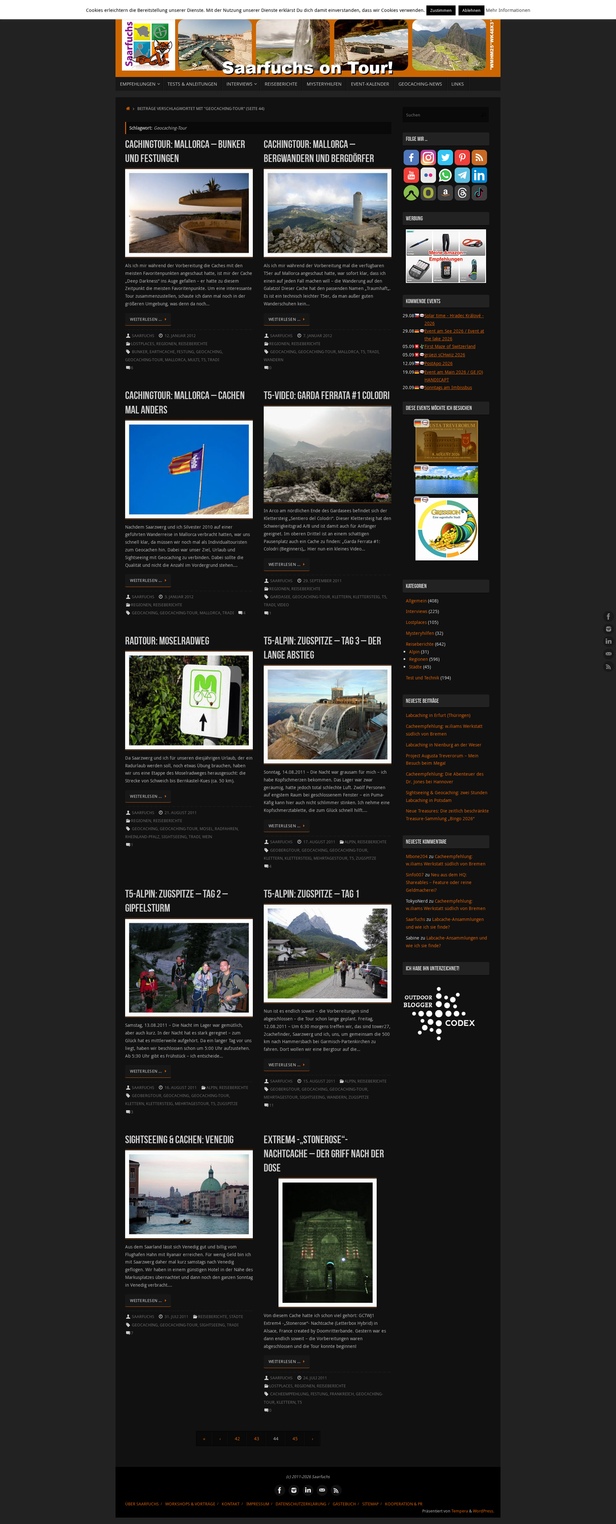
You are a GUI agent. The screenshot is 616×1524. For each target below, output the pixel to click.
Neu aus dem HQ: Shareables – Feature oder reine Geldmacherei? (439, 882)
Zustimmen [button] (441, 10)
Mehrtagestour (330, 858)
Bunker (140, 351)
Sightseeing (174, 836)
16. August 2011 (181, 1087)
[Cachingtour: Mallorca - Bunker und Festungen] (189, 213)
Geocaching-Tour (144, 359)
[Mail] (608, 654)
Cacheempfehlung (289, 1394)
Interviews (416, 611)
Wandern (273, 359)
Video (283, 605)
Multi (193, 359)
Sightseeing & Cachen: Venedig (179, 1139)
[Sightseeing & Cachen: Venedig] (189, 1194)
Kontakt (231, 1504)
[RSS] (608, 666)
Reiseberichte (193, 343)
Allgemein (416, 601)
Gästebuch (344, 1504)
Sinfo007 (415, 875)
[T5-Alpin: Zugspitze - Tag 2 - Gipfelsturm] (189, 968)
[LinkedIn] (608, 641)
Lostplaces (142, 343)
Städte (236, 1316)
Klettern (341, 597)
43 (256, 1438)
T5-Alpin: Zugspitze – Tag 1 (311, 894)
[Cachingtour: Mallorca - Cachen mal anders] (189, 469)
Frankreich (342, 1394)
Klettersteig (366, 597)
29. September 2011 (322, 580)
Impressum (257, 1504)
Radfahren (226, 828)
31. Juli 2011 (176, 1316)
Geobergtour (285, 850)
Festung (185, 351)
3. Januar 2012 (179, 597)
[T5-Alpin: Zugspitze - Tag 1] (327, 953)
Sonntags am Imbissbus (448, 387)
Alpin (350, 842)
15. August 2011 (319, 1081)
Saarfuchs (143, 335)
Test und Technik (422, 678)
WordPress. (483, 1511)
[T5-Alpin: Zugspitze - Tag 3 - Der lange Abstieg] (327, 714)
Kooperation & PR (404, 1504)
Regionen (166, 343)
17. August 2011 (319, 842)
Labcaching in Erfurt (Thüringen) (438, 715)
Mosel (206, 828)
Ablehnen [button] (471, 10)
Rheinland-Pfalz (142, 836)
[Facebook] (608, 616)
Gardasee (280, 597)
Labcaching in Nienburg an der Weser (444, 745)
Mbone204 (417, 856)
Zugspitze (366, 858)
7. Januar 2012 (317, 335)
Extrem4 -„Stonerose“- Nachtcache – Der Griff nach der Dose (324, 1154)
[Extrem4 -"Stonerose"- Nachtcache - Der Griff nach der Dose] (327, 1243)
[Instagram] (608, 629)
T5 (203, 359)
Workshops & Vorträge (190, 1504)
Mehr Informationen (508, 10)
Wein (207, 836)
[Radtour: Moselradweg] (189, 700)
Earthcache (162, 351)
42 (237, 1438)
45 (295, 1438)
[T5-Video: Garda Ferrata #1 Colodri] (327, 454)
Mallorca (175, 359)
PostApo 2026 (438, 363)
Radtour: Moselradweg (167, 641)
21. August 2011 (181, 812)
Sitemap (370, 1504)
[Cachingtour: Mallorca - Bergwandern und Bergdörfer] (327, 213)
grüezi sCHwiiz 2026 (444, 355)
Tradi (213, 359)
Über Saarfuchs (142, 1504)
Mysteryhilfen (420, 633)
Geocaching (209, 351)
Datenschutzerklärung (301, 1504)
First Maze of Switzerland (449, 346)
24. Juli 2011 (315, 1378)
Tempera (459, 1511)
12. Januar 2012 (180, 335)
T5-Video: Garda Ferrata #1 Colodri (326, 395)
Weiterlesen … (146, 319)
